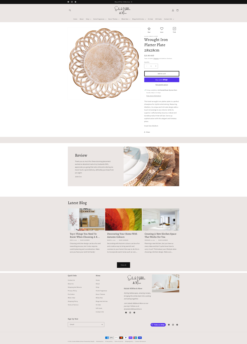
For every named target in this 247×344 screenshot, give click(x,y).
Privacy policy (109, 341)
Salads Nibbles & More (78, 341)
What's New (71, 298)
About (98, 284)
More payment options (162, 84)
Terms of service (119, 341)
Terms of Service (73, 305)
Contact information (140, 341)
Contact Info (100, 312)
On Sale (98, 305)
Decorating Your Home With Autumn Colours (122, 235)
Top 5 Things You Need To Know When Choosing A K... (85, 235)
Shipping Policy (73, 301)
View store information (153, 96)
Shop (97, 287)
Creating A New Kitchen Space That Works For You (160, 235)
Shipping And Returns (75, 287)
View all (123, 265)
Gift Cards (99, 308)
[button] (70, 10)
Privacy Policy (72, 291)
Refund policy (99, 341)
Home (98, 280)
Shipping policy (129, 341)
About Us (71, 284)
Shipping (156, 58)
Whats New (99, 298)
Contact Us (71, 280)
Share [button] (148, 132)
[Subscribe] (102, 324)
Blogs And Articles (101, 301)
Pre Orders (71, 294)
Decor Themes (100, 294)
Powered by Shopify (89, 341)
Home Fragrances (101, 291)
